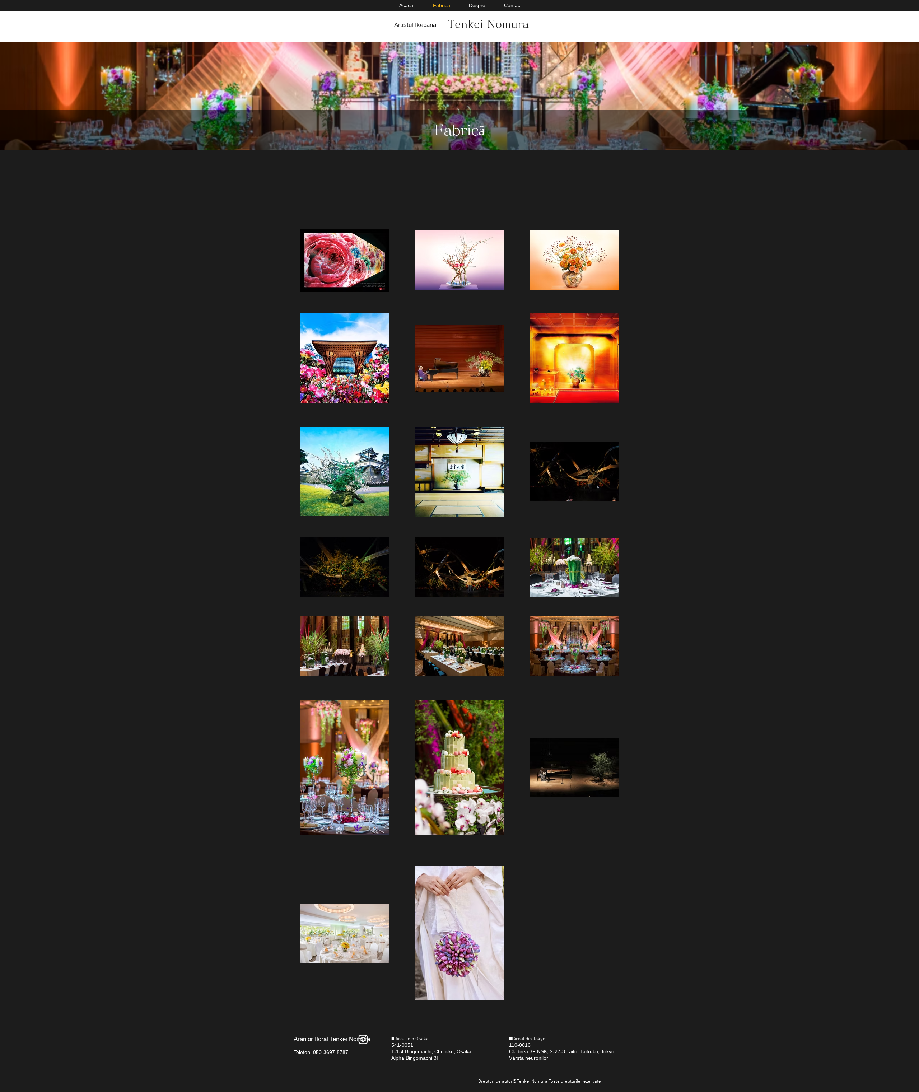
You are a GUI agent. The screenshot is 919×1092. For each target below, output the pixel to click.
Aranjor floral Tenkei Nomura (332, 1039)
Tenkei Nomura (488, 24)
